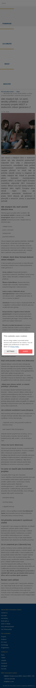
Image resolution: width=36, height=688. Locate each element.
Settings (10, 351)
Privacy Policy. (14, 347)
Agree (25, 351)
